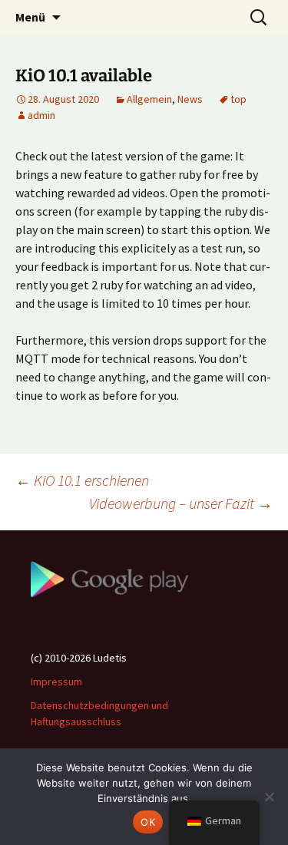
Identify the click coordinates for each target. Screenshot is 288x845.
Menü (30, 17)
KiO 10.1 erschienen (82, 480)
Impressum (56, 681)
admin (41, 115)
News (190, 99)
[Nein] (268, 796)
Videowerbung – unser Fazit (181, 503)
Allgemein (149, 99)
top (238, 99)
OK (148, 822)
